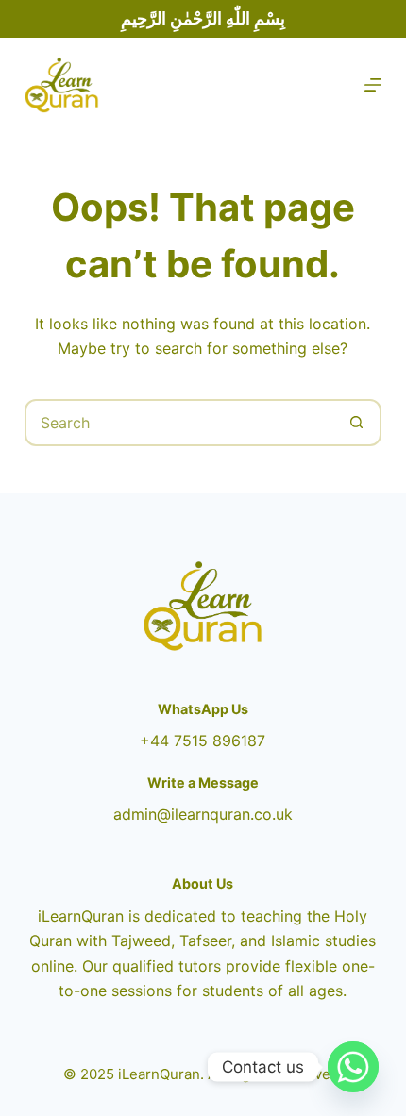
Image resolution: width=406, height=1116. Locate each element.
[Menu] (372, 84)
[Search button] (356, 422)
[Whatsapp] (353, 1066)
